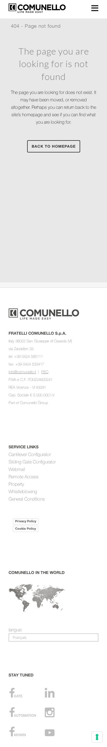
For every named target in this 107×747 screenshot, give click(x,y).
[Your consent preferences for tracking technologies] (97, 737)
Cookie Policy (25, 529)
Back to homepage (54, 146)
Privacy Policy (25, 521)
